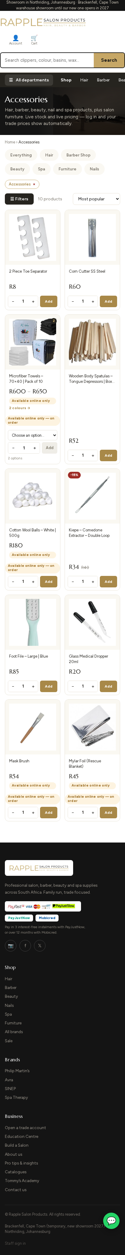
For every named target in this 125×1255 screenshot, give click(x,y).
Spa (41, 168)
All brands (14, 1031)
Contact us (15, 1189)
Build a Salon (17, 1145)
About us (13, 1154)
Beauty (17, 168)
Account (15, 39)
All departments (29, 80)
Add (49, 301)
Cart (34, 39)
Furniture (67, 168)
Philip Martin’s (17, 1070)
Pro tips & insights (21, 1163)
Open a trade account (25, 1127)
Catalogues (15, 1171)
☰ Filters (19, 199)
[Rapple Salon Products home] (43, 22)
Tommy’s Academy (22, 1180)
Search (109, 60)
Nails (94, 168)
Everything (21, 155)
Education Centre (21, 1136)
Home (10, 142)
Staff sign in (15, 1243)
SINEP (10, 1088)
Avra (9, 1079)
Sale (8, 1040)
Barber (103, 80)
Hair (84, 80)
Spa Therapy (16, 1097)
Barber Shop (78, 155)
